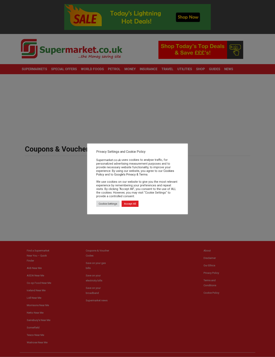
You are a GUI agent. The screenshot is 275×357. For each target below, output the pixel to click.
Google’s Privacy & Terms (131, 174)
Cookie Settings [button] (108, 203)
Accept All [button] (130, 203)
